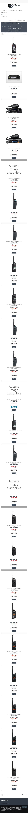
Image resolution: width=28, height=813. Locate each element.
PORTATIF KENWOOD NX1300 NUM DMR (14, 336)
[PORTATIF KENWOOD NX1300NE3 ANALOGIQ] (14, 232)
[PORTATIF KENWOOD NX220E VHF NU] (14, 611)
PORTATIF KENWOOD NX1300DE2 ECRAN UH (14, 273)
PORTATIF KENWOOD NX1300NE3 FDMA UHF (14, 462)
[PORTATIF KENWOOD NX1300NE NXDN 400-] (14, 485)
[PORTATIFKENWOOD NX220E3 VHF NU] (14, 768)
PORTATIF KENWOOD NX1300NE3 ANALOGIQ (14, 241)
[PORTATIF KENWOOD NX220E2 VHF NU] (14, 642)
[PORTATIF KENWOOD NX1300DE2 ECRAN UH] (14, 264)
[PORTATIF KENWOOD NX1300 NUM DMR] (14, 327)
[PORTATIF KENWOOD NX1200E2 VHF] (14, 169)
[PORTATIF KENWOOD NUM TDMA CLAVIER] (14, 45)
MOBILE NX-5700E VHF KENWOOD (14, 117)
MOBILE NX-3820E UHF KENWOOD (14, 86)
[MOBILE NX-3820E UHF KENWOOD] (14, 77)
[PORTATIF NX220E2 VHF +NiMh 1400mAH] (14, 705)
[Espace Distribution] (14, 6)
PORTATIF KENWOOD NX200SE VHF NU (14, 525)
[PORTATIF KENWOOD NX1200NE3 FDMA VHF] (14, 201)
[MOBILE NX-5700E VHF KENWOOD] (14, 108)
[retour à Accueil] (1, 10)
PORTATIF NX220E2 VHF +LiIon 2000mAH (14, 746)
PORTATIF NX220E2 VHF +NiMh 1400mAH (14, 714)
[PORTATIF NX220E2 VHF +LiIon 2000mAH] (14, 737)
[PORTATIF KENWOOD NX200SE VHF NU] (14, 516)
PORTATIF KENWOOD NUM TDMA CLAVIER (14, 54)
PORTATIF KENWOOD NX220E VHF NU (14, 619)
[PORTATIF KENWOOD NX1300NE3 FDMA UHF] (14, 453)
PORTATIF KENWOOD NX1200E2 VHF (14, 178)
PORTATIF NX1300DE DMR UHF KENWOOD (14, 399)
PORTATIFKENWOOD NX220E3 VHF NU (14, 777)
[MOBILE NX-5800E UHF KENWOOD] (14, 139)
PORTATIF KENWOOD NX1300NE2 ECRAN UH (14, 430)
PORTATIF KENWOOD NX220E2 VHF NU (14, 651)
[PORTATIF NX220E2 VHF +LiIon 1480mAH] (14, 674)
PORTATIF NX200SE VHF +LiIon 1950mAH (14, 556)
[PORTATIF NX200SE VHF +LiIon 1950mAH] (14, 548)
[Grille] (1, 20)
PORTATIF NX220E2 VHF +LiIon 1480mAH (14, 683)
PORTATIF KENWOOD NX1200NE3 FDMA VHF (14, 209)
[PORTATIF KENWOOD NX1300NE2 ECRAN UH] (14, 421)
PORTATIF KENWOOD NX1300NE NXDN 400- (14, 493)
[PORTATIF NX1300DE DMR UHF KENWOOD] (14, 390)
